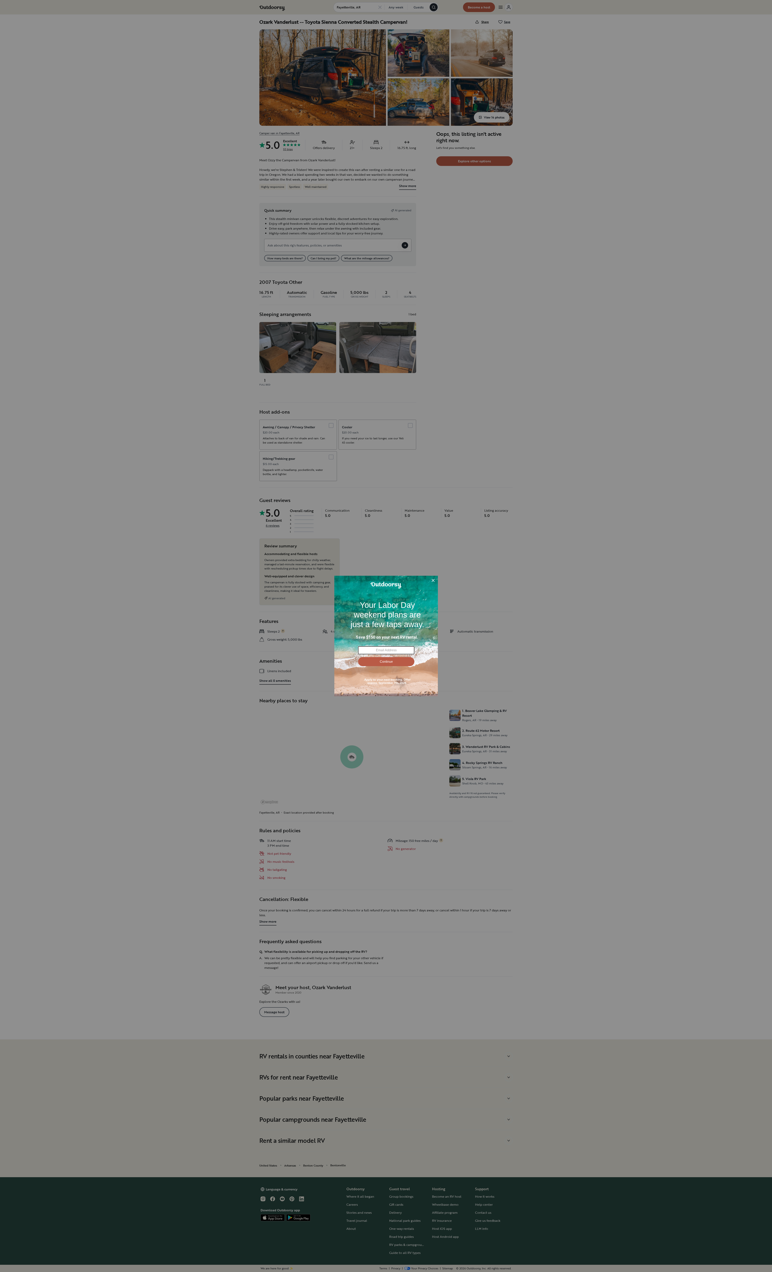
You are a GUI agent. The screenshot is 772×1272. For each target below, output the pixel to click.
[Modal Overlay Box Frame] (386, 636)
